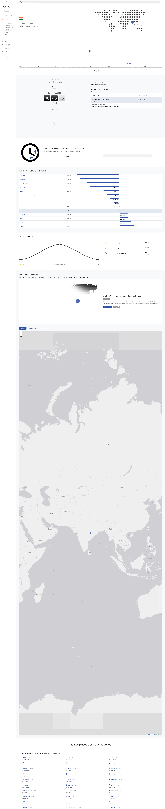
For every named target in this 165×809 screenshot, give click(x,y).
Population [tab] (42, 328)
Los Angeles (23, 175)
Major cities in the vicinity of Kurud (41, 753)
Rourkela (69, 774)
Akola (68, 796)
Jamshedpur (113, 801)
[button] (9, 41)
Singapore (22, 218)
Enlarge (116, 307)
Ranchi (25, 801)
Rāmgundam (113, 768)
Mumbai (22, 207)
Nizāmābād (26, 796)
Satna (24, 807)
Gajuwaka (69, 790)
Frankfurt (25, 195)
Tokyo (21, 222)
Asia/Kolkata (143, 95)
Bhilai (68, 757)
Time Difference (8, 23)
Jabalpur (25, 774)
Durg (111, 757)
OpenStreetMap (155, 734)
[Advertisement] (58, 50)
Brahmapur (112, 774)
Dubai (21, 203)
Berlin (21, 195)
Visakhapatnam (113, 790)
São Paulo (22, 187)
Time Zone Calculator (10, 27)
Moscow (22, 199)
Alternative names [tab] (33, 328)
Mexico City (23, 179)
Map (6, 34)
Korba (68, 763)
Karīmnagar (69, 785)
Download (107, 307)
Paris (29, 195)
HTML (54, 109)
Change (6, 10)
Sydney (22, 226)
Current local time (9, 21)
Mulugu (68, 779)
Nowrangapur (113, 763)
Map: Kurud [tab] (22, 328)
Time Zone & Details (9, 25)
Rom (36, 195)
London (22, 191)
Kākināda (112, 807)
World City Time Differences (8, 30)
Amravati (25, 779)
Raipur (24, 757)
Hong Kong (22, 214)
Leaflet (150, 734)
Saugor (68, 801)
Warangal (112, 785)
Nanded (111, 796)
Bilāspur (25, 763)
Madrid (32, 195)
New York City (23, 183)
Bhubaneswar (113, 779)
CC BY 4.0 (107, 299)
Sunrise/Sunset (8, 32)
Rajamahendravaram (71, 807)
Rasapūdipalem (27, 790)
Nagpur (25, 768)
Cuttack (25, 785)
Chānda (68, 768)
